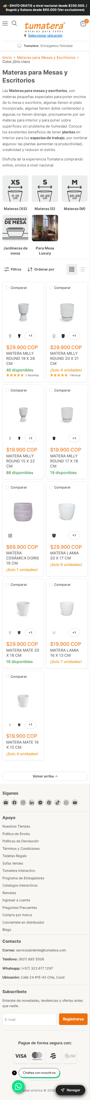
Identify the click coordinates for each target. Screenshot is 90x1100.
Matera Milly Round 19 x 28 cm (20, 358)
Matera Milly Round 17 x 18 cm (64, 460)
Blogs (6, 929)
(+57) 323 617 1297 (37, 968)
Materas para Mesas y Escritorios (46, 57)
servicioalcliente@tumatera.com (41, 950)
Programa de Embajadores (23, 878)
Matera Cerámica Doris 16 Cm (22, 557)
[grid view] (71, 269)
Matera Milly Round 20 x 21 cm (64, 358)
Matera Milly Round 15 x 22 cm (20, 460)
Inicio (7, 57)
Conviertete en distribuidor (23, 922)
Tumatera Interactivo (18, 870)
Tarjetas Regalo (14, 856)
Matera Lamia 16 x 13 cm (64, 653)
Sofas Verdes (12, 863)
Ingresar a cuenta (16, 900)
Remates (9, 893)
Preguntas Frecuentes (19, 907)
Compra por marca (17, 915)
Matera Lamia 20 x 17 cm (64, 555)
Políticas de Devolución (20, 841)
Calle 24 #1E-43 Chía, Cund (43, 977)
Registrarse (73, 1019)
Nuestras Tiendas (16, 826)
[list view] (82, 269)
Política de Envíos (16, 834)
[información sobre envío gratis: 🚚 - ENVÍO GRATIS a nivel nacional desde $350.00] (45, 7)
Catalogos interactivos (19, 885)
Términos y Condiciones (21, 848)
